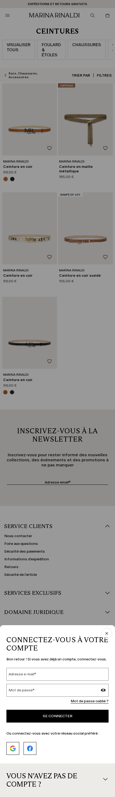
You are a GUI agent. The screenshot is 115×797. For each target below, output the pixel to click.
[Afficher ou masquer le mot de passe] (103, 691)
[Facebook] (30, 748)
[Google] (12, 748)
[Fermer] (106, 634)
